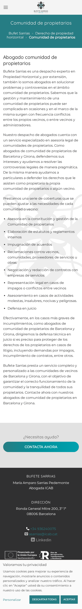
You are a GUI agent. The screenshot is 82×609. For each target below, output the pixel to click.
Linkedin (43, 540)
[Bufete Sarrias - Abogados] (41, 7)
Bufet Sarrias (19, 33)
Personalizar (12, 600)
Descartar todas (44, 599)
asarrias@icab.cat (43, 534)
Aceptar (69, 599)
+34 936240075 (43, 529)
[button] (5, 7)
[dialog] (41, 584)
